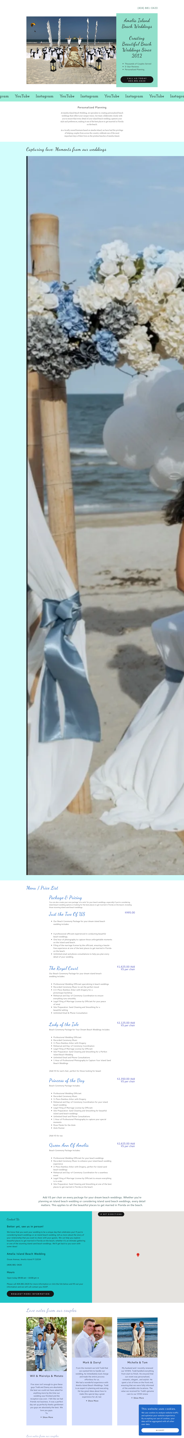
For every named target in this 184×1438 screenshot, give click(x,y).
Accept (160, 1430)
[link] (7, 96)
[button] (38, 1278)
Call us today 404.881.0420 (137, 79)
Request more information (30, 1294)
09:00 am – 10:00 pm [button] (27, 1277)
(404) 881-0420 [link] (147, 8)
